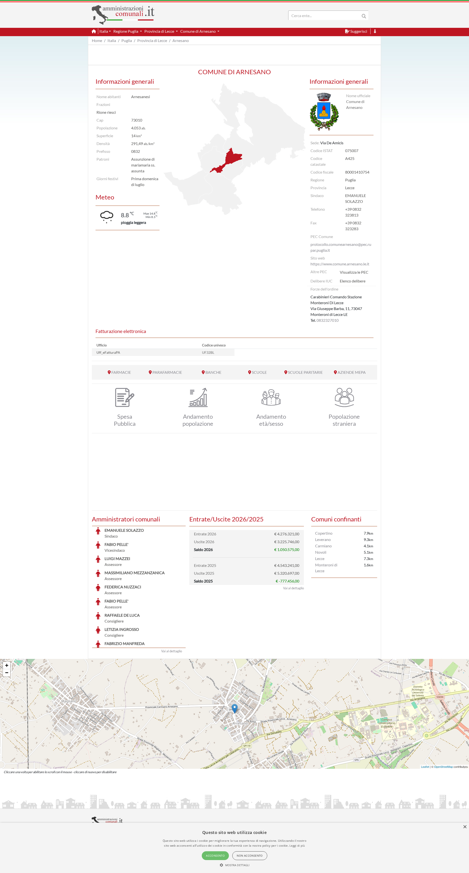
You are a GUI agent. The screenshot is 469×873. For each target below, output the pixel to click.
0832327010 (328, 320)
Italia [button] (103, 31)
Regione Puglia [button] (126, 31)
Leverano (323, 539)
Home (97, 40)
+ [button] (6, 665)
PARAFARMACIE (167, 372)
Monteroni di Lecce (326, 567)
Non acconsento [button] (250, 855)
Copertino (323, 533)
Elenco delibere (352, 281)
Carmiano (323, 545)
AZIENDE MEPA (352, 372)
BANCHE (213, 372)
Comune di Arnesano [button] (198, 31)
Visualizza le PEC (354, 272)
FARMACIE (121, 372)
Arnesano (180, 40)
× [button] (465, 827)
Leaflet (425, 767)
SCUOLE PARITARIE (305, 372)
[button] (235, 865)
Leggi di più (297, 845)
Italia (111, 40)
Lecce (319, 558)
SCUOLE (259, 372)
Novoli (320, 552)
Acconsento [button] (215, 855)
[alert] (234, 848)
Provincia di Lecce (152, 40)
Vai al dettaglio (171, 651)
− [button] (6, 673)
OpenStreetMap (443, 767)
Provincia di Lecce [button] (159, 31)
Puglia (126, 40)
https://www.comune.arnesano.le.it (339, 263)
